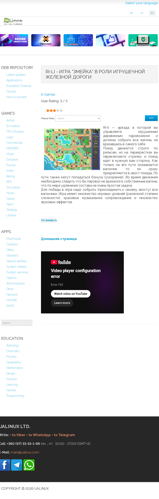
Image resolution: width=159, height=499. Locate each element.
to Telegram (64, 435)
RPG (9, 182)
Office (10, 250)
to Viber (18, 435)
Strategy (11, 209)
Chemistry (13, 351)
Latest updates (15, 74)
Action (10, 120)
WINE (10, 305)
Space (10, 198)
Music (10, 154)
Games (11, 91)
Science (11, 379)
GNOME (11, 300)
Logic (9, 137)
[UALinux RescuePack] (143, 40)
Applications (14, 80)
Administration (15, 283)
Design (10, 373)
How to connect (16, 97)
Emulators (13, 126)
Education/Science (18, 86)
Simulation (13, 187)
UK (131, 13)
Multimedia (13, 238)
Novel (10, 193)
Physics (11, 356)
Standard (12, 255)
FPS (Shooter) (15, 131)
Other (10, 289)
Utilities (11, 215)
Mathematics (14, 367)
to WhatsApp (40, 435)
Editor (10, 170)
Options (11, 277)
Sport (9, 204)
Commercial (14, 142)
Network (12, 294)
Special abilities (16, 261)
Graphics (12, 244)
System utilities (16, 266)
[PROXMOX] (46, 40)
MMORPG (12, 148)
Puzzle (11, 165)
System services (17, 272)
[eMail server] (78, 40)
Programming (15, 395)
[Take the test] (110, 40)
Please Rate (47, 118)
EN (152, 13)
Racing (10, 176)
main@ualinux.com (25, 452)
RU (142, 13)
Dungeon (12, 159)
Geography (13, 362)
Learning (12, 384)
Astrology (12, 345)
